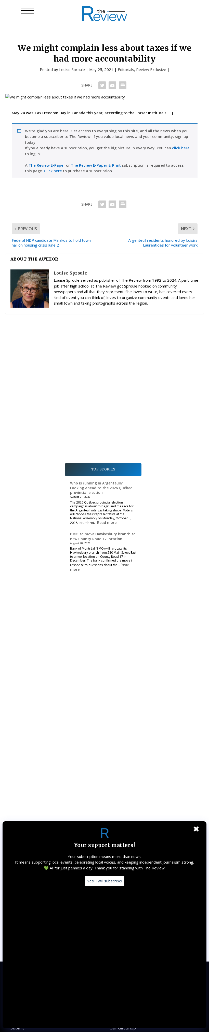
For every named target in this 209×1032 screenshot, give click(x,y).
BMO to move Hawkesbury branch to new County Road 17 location (103, 536)
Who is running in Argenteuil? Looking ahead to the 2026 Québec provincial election (101, 488)
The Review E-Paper (47, 165)
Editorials (126, 69)
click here (181, 147)
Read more (106, 522)
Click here (53, 170)
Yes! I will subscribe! (104, 880)
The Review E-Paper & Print (96, 165)
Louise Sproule (72, 69)
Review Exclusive (151, 69)
